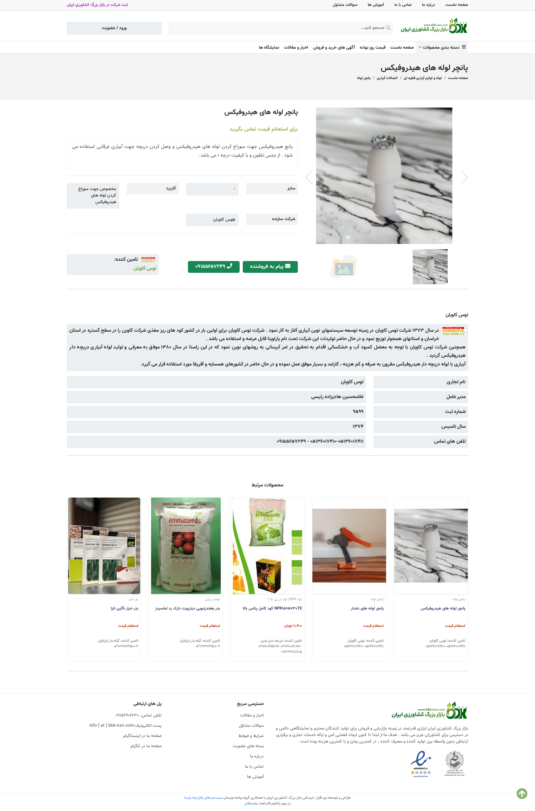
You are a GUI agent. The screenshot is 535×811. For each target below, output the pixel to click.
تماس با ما (402, 5)
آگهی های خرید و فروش (334, 47)
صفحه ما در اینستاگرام (142, 736)
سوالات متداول (345, 5)
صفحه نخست (457, 5)
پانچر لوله (364, 78)
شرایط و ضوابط (251, 736)
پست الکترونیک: (125, 725)
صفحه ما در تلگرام (146, 746)
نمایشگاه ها (269, 47)
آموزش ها (376, 5)
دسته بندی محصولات (442, 47)
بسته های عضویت (248, 746)
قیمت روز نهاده (372, 47)
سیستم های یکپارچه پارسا (203, 797)
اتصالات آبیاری (387, 78)
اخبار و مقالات (296, 47)
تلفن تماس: (138, 715)
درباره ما (428, 5)
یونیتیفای (251, 803)
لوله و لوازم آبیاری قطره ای (423, 78)
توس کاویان (145, 269)
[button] (464, 177)
